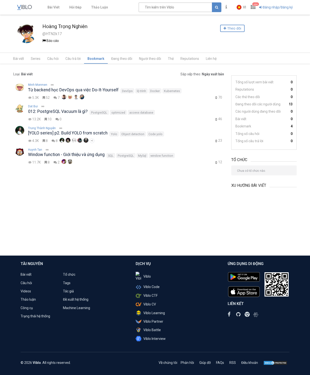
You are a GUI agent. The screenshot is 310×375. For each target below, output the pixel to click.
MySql (142, 155)
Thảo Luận (99, 7)
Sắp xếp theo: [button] (202, 74)
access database (141, 112)
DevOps (127, 91)
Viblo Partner (153, 321)
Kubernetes (172, 91)
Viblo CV (149, 304)
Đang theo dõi (121, 59)
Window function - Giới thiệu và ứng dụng (66, 154)
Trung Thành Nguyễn (42, 128)
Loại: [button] (23, 74)
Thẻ (171, 59)
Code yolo (155, 134)
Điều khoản (249, 363)
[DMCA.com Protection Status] (275, 363)
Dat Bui (33, 106)
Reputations (189, 59)
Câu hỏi (53, 59)
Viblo (147, 276)
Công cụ (27, 308)
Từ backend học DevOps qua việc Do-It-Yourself (73, 89)
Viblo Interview (154, 339)
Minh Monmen (37, 84)
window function (161, 155)
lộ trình (141, 91)
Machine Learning (76, 308)
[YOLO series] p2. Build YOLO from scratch (68, 133)
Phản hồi (187, 363)
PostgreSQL (99, 112)
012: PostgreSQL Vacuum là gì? (58, 111)
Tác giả (68, 291)
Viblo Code (151, 287)
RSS (232, 363)
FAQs (220, 363)
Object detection (132, 134)
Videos (26, 291)
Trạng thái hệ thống (35, 316)
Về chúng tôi (168, 363)
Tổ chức (69, 274)
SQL (111, 155)
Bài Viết (53, 7)
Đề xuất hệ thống (75, 299)
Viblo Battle (152, 330)
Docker (155, 91)
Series (35, 59)
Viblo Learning (154, 313)
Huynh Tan (35, 149)
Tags (66, 283)
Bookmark (95, 59)
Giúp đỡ (205, 363)
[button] (241, 7)
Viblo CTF (150, 295)
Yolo (114, 134)
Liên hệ (211, 59)
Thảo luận (28, 299)
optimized (118, 112)
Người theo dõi (150, 59)
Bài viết (18, 59)
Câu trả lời (73, 59)
